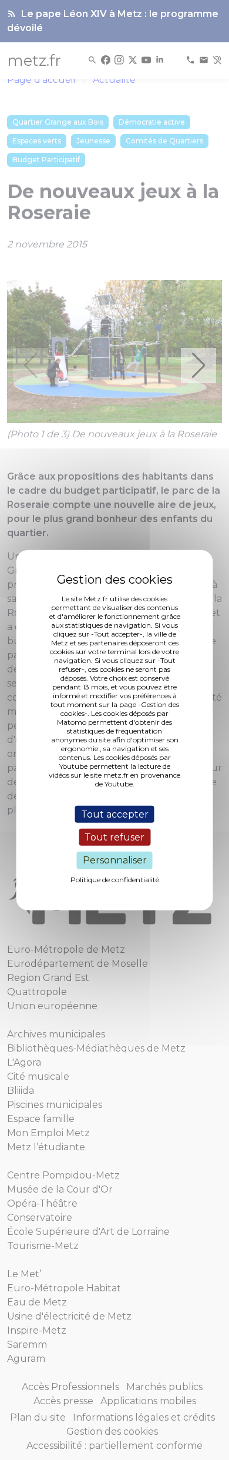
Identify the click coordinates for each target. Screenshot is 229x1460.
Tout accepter (115, 814)
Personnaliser (115, 860)
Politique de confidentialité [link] (114, 879)
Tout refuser (114, 837)
